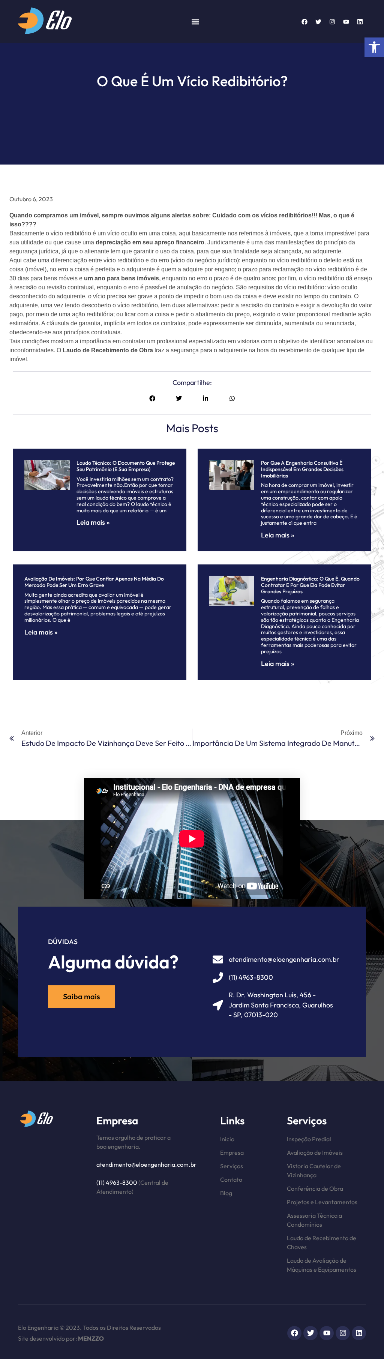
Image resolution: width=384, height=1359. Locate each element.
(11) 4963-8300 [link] (116, 1182)
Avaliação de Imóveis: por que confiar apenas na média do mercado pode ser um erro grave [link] (94, 581)
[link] (374, 47)
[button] (195, 21)
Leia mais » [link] (93, 522)
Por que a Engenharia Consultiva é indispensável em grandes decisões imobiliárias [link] (302, 469)
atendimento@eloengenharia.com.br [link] (146, 1164)
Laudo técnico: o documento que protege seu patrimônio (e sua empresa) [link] (125, 466)
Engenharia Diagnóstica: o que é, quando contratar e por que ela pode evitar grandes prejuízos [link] (310, 585)
